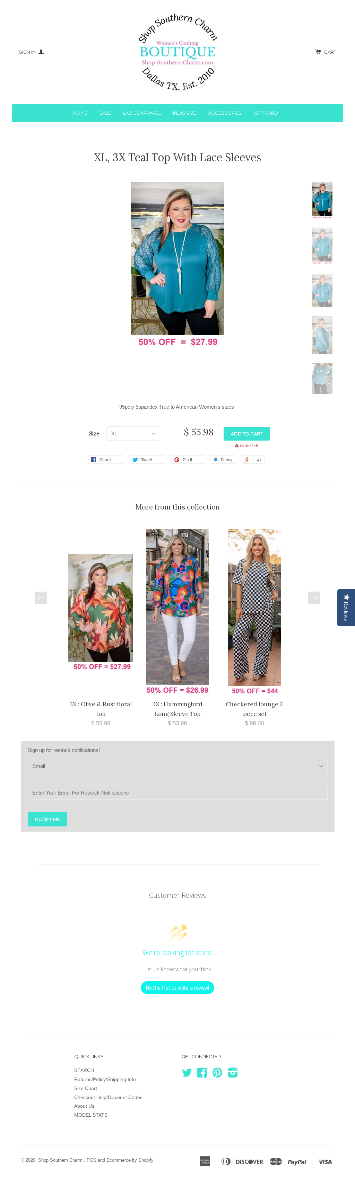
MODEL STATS (90, 1115)
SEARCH (84, 1070)
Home (80, 113)
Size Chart (85, 1088)
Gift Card (266, 113)
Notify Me (47, 819)
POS (91, 1160)
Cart (330, 52)
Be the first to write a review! (177, 987)
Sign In (28, 52)
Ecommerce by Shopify (130, 1160)
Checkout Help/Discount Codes (108, 1097)
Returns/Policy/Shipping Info (105, 1079)
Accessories (225, 113)
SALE (105, 113)
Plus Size (184, 113)
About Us (84, 1106)
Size (94, 433)
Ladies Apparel (142, 113)
